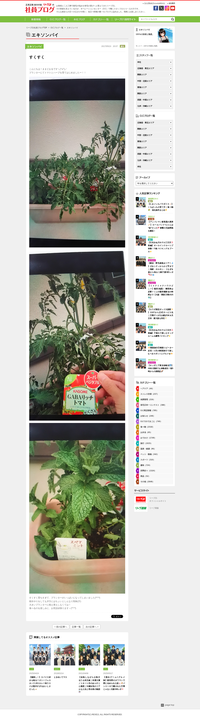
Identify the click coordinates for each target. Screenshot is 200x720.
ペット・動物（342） (149, 454)
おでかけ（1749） (148, 438)
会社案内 (172, 3)
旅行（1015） (146, 443)
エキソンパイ (34, 46)
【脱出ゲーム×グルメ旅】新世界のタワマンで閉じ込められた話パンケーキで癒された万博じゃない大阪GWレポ (114, 683)
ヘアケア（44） (147, 388)
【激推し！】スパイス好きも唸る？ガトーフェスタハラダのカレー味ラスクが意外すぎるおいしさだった (40, 683)
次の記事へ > (92, 627)
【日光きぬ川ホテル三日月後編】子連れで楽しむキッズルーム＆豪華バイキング (160, 333)
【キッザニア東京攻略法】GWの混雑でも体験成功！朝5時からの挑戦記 (160, 368)
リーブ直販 (154, 508)
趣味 (122, 46)
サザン (57, 669)
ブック (81, 669)
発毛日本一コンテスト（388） (153, 405)
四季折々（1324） (148, 471)
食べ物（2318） (147, 427)
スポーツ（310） (147, 460)
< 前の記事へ (60, 627)
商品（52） (145, 476)
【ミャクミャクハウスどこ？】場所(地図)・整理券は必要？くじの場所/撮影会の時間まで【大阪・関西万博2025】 (160, 292)
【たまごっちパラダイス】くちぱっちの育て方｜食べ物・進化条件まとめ (160, 207)
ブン (105, 669)
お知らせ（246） (147, 416)
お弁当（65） (146, 432)
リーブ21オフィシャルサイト (154, 3)
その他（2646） (147, 482)
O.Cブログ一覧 (57, 28)
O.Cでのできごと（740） (151, 421)
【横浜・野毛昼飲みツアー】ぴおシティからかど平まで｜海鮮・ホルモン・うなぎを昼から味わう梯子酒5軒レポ (160, 267)
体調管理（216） (147, 399)
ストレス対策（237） (149, 394)
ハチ (31, 669)
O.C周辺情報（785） (149, 410)
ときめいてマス (60, 677)
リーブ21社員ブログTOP (36, 28)
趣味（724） (145, 465)
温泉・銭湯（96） (148, 449)
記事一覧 (76, 627)
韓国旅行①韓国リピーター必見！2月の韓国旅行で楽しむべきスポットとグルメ (160, 351)
